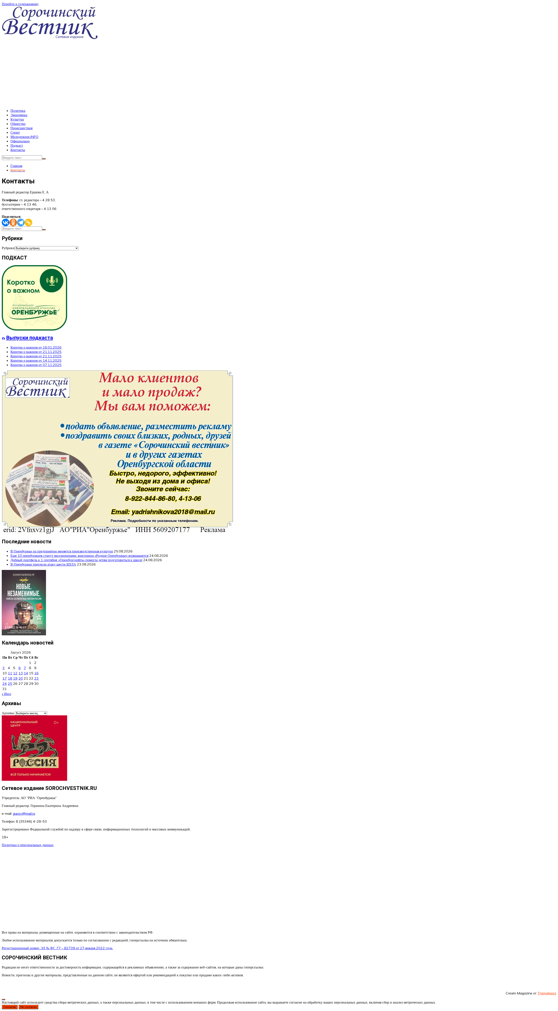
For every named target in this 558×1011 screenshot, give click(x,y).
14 (26, 673)
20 (21, 678)
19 (15, 678)
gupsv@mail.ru (24, 813)
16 (36, 673)
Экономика (18, 115)
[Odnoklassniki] (13, 222)
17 (4, 678)
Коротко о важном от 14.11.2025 (35, 360)
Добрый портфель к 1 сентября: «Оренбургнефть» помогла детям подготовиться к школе (76, 560)
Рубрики (8, 248)
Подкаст (16, 145)
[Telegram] (21, 222)
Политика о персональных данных (28, 845)
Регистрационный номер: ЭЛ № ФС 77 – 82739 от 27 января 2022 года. (57, 948)
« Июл (6, 694)
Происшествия (21, 128)
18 (10, 678)
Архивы (8, 713)
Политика (17, 110)
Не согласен (28, 1007)
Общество (18, 123)
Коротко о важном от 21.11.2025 (35, 352)
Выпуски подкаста (29, 338)
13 (21, 673)
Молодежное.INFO (24, 137)
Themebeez (546, 993)
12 (15, 673)
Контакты (17, 150)
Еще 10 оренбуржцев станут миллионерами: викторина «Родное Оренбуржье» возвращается (79, 555)
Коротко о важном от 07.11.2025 (35, 365)
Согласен (9, 1007)
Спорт (15, 132)
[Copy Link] (28, 222)
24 (4, 683)
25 (10, 683)
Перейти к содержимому (20, 4)
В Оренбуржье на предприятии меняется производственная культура (61, 551)
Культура (17, 119)
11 (10, 673)
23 (36, 678)
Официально (20, 141)
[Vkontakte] (5, 222)
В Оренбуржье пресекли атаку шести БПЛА (43, 564)
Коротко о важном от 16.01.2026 (35, 347)
